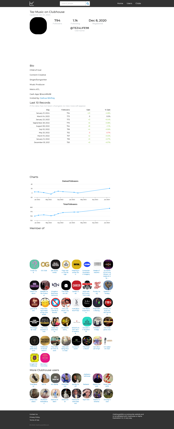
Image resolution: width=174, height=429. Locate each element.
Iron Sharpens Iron (107, 329)
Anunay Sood (107, 400)
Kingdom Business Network (54, 293)
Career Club (75, 292)
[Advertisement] (70, 50)
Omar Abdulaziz (33, 400)
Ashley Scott (75, 385)
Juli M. (44, 384)
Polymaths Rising (96, 309)
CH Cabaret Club (107, 348)
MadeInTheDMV (96, 271)
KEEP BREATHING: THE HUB (86, 293)
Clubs (138, 3)
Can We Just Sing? (96, 348)
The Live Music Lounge (65, 310)
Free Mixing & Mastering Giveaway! (44, 311)
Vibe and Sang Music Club (65, 348)
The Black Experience (86, 310)
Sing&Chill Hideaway (33, 365)
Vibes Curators (33, 292)
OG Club (44, 270)
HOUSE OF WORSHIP (86, 329)
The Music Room (86, 348)
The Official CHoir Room (54, 348)
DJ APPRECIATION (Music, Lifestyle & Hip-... (107, 274)
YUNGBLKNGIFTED (75, 309)
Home (120, 3)
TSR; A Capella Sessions (33, 348)
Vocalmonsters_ (65, 329)
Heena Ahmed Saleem (75, 401)
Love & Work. (33, 309)
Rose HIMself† (107, 385)
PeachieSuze (65, 385)
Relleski (86, 384)
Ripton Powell (96, 385)
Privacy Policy (35, 417)
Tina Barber (33, 385)
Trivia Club (33, 271)
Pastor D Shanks (96, 400)
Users (129, 3)
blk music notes (54, 271)
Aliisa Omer (65, 400)
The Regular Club (33, 329)
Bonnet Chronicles (43, 365)
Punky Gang (96, 292)
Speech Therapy (107, 292)
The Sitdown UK (65, 292)
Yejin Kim (86, 400)
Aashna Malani (54, 400)
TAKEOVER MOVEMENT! (44, 348)
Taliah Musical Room (54, 329)
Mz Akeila (54, 384)
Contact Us (34, 414)
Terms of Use (34, 420)
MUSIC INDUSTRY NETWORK (107, 311)
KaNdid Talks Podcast (44, 293)
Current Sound (75, 348)
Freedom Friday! (96, 329)
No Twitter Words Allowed (54, 310)
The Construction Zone (44, 329)
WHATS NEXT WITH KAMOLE (75, 330)
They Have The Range (65, 272)
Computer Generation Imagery (86, 272)
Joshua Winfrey (47, 98)
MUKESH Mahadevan (44, 401)
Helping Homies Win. (75, 272)
